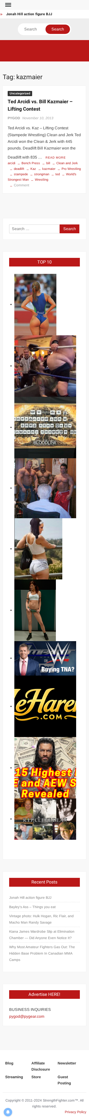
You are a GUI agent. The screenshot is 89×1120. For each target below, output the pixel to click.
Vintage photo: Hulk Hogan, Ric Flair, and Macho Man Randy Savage (41, 919)
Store (36, 1077)
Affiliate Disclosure (40, 1066)
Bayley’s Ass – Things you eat (32, 907)
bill (48, 163)
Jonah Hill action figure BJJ (29, 14)
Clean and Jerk (67, 163)
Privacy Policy (75, 1112)
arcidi (11, 163)
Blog (9, 1063)
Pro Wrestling (71, 169)
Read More (55, 157)
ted (57, 174)
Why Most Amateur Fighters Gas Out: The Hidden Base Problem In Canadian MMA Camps (42, 953)
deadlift (19, 169)
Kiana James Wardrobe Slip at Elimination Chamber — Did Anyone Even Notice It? (41, 934)
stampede (21, 174)
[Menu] (8, 5)
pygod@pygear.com (26, 1016)
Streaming (14, 1077)
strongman (41, 174)
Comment (21, 185)
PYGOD (14, 118)
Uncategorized (20, 93)
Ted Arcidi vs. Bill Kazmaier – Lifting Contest (40, 105)
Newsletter (67, 1063)
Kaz (33, 169)
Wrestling (41, 179)
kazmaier (48, 169)
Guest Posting (64, 1080)
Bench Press (31, 163)
